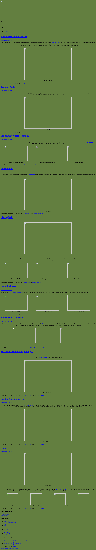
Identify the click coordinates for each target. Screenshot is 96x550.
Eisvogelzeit (7, 217)
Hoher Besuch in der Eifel (14, 36)
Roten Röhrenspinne (28, 405)
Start (5, 27)
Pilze (5, 530)
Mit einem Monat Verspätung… (17, 351)
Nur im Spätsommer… (12, 399)
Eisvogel (33, 258)
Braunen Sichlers (55, 42)
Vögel (5, 525)
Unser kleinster (8, 286)
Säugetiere (6, 526)
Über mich (6, 30)
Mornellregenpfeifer (44, 357)
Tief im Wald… (8, 86)
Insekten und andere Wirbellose (11, 522)
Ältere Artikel (5, 514)
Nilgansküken (90, 142)
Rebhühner (59, 489)
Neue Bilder (6, 28)
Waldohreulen (31, 174)
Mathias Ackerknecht (36, 83)
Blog (15, 83)
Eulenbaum (7, 168)
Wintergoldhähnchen (18, 292)
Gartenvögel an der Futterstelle (22, 540)
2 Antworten (4, 221)
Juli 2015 (14, 546)
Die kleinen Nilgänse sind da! (15, 135)
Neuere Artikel (5, 515)
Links (5, 32)
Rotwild (44, 323)
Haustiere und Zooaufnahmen (11, 534)
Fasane (65, 489)
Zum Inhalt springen (5, 24)
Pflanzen (6, 529)
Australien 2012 (7, 533)
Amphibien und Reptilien (10, 524)
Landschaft (6, 532)
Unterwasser (7, 528)
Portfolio (6, 31)
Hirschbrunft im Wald (12, 317)
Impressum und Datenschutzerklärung (10, 548)
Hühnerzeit (6, 448)
